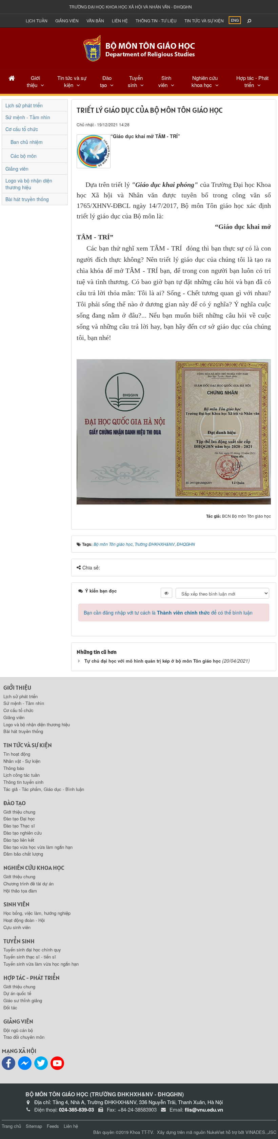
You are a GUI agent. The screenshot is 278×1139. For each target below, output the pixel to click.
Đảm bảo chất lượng (23, 854)
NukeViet (215, 1132)
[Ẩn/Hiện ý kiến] (166, 593)
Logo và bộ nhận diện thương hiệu (28, 184)
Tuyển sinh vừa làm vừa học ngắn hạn (41, 964)
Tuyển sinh (135, 81)
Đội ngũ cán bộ (18, 1030)
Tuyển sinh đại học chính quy (32, 949)
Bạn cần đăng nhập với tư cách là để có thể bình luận (168, 612)
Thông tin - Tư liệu (156, 20)
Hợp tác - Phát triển (252, 81)
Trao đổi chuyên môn (23, 1037)
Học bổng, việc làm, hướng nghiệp (37, 913)
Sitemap (34, 1126)
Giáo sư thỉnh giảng (22, 1000)
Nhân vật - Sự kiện (21, 761)
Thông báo (13, 768)
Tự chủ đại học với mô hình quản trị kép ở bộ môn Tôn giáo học (152, 661)
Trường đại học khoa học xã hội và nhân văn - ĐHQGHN (130, 6)
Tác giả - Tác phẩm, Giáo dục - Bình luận (43, 789)
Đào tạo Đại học (19, 818)
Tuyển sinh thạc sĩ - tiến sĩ (29, 956)
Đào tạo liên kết (18, 840)
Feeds (53, 1126)
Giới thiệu (33, 81)
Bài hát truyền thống (27, 199)
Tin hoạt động (16, 754)
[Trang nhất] (12, 77)
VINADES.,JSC (260, 1132)
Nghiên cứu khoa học (205, 81)
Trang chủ (11, 1126)
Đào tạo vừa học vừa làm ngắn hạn (38, 847)
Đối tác (10, 1007)
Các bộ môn (24, 155)
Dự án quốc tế (17, 993)
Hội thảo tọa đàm (20, 890)
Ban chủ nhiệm (27, 141)
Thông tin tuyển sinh (23, 782)
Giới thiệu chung (19, 812)
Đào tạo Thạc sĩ (19, 825)
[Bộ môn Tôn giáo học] (139, 47)
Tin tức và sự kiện (204, 20)
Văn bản (95, 20)
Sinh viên (164, 81)
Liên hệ (120, 20)
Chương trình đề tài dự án (28, 883)
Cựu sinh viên (17, 927)
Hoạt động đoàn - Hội (24, 920)
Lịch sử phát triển (24, 105)
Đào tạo (106, 81)
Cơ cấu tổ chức (21, 129)
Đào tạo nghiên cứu (22, 833)
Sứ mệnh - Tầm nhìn (27, 117)
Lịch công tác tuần (21, 775)
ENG (235, 20)
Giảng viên (67, 20)
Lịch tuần (36, 20)
